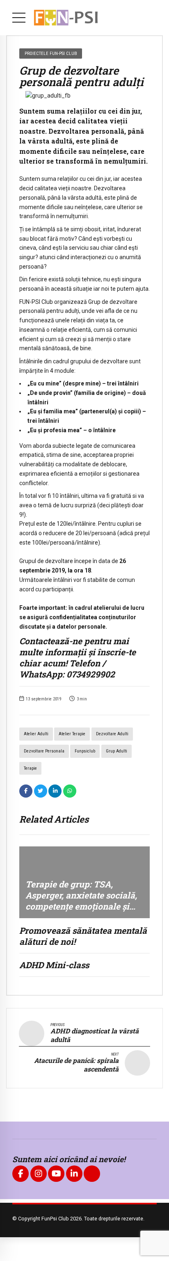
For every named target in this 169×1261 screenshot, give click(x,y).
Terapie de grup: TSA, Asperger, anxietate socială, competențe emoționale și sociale (81, 900)
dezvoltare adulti (112, 734)
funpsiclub (85, 751)
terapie (30, 768)
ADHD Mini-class (54, 965)
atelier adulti (36, 734)
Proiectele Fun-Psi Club (51, 53)
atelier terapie (72, 734)
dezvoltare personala (44, 751)
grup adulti (116, 751)
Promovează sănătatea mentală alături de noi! (83, 936)
